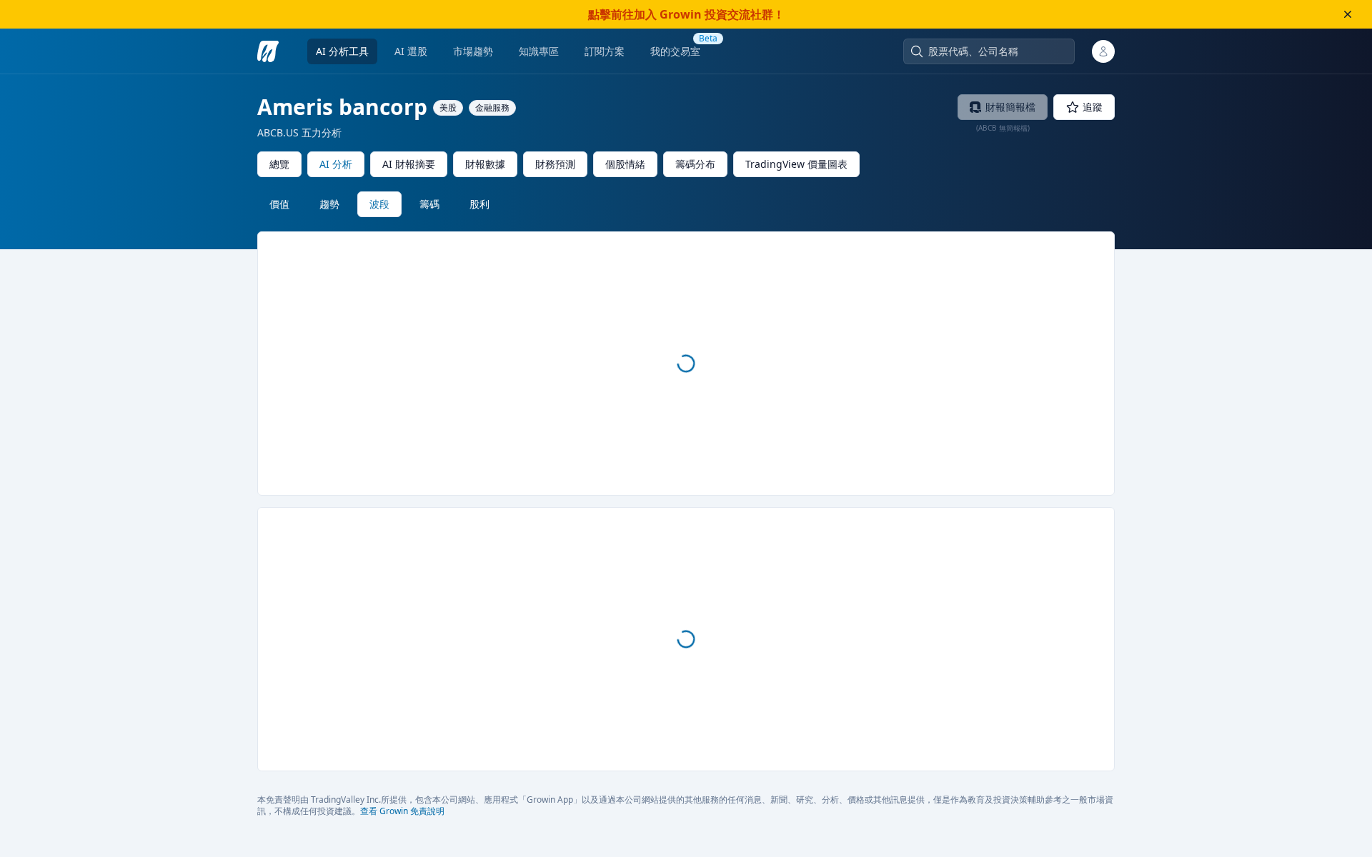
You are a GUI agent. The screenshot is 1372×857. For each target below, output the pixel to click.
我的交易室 (675, 51)
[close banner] (1348, 14)
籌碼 (429, 204)
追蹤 (1093, 107)
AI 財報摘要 (408, 164)
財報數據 (485, 164)
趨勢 (329, 204)
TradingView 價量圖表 (796, 164)
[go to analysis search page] (268, 51)
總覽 (279, 164)
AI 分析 (335, 164)
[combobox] (996, 51)
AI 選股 (410, 51)
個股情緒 (625, 164)
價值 (279, 204)
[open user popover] (1103, 51)
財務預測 (555, 164)
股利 (479, 204)
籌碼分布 (695, 164)
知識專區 (539, 51)
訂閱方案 (605, 51)
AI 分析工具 (342, 51)
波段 (379, 204)
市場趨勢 (473, 51)
